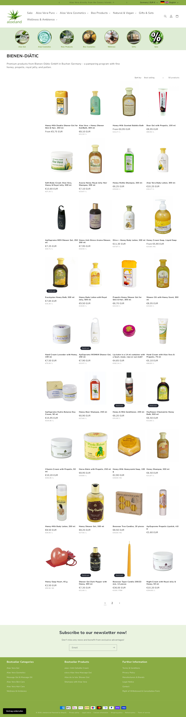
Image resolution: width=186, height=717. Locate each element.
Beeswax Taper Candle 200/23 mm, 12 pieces (127, 583)
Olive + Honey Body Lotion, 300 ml (129, 240)
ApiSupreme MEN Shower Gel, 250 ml (61, 241)
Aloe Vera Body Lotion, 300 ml (161, 183)
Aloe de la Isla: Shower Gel (77, 677)
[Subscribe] (114, 647)
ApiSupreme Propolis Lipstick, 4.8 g (163, 527)
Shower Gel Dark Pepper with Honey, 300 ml (93, 583)
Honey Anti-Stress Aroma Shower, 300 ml (95, 241)
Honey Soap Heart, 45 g (56, 582)
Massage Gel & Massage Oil (19, 677)
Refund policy (130, 713)
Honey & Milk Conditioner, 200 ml (128, 412)
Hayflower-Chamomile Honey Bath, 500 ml (160, 413)
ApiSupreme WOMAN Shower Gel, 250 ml (95, 356)
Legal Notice (128, 682)
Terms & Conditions (131, 668)
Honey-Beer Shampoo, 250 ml (93, 412)
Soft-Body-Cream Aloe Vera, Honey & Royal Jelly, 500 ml (58, 184)
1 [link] (105, 603)
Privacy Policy (128, 672)
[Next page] (119, 603)
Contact (125, 686)
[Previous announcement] (59, 2)
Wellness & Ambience (17, 691)
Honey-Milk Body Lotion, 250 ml (60, 526)
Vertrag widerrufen (14, 711)
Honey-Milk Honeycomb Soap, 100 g (129, 470)
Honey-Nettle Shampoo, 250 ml (127, 183)
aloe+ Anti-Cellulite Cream (77, 668)
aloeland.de (47, 713)
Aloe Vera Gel (13, 668)
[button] (46, 13)
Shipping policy (116, 713)
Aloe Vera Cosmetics (16, 672)
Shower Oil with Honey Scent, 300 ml (162, 298)
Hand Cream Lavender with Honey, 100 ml (61, 356)
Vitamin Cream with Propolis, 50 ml (60, 470)
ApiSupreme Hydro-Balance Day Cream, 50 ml (60, 413)
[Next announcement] (127, 2)
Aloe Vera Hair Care (16, 686)
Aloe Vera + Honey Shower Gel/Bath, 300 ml (91, 127)
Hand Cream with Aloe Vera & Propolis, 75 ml (160, 356)
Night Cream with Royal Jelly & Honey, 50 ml (161, 583)
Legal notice (86, 713)
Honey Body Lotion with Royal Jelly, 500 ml (93, 298)
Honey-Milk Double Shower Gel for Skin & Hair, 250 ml (61, 127)
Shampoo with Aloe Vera (76, 682)
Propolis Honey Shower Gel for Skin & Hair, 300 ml (127, 298)
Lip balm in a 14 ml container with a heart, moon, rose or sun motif (129, 356)
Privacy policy (74, 713)
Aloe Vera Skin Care (16, 682)
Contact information (101, 713)
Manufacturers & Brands (133, 677)
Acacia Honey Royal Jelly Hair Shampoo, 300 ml (93, 184)
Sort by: (138, 77)
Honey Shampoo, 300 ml (158, 469)
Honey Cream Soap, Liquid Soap (162, 240)
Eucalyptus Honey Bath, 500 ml (60, 297)
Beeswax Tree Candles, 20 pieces (128, 526)
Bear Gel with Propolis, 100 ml (161, 126)
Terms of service (144, 713)
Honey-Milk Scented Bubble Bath (128, 126)
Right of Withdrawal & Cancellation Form (141, 691)
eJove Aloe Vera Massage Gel (78, 672)
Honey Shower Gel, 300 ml (91, 526)
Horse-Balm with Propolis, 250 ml (95, 469)
